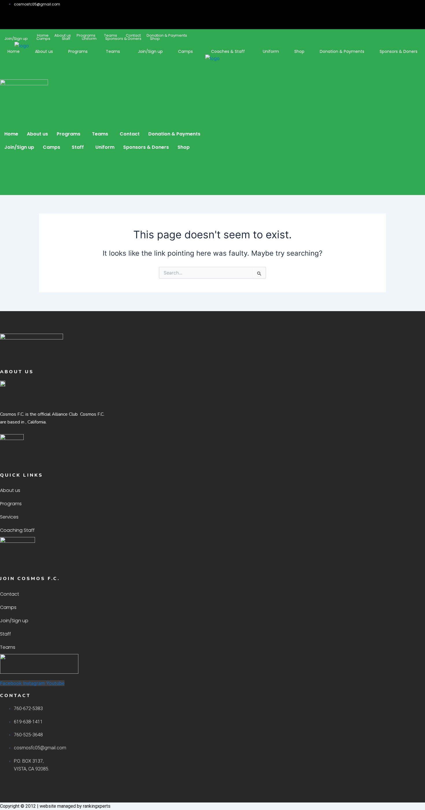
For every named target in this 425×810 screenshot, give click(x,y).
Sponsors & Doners (123, 38)
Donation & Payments (167, 35)
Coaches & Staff (228, 51)
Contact (130, 134)
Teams (113, 51)
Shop (155, 38)
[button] (45, 38)
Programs (78, 51)
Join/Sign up (16, 38)
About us (44, 51)
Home (14, 51)
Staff (66, 38)
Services (9, 517)
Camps (43, 38)
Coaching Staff (17, 530)
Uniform (89, 38)
